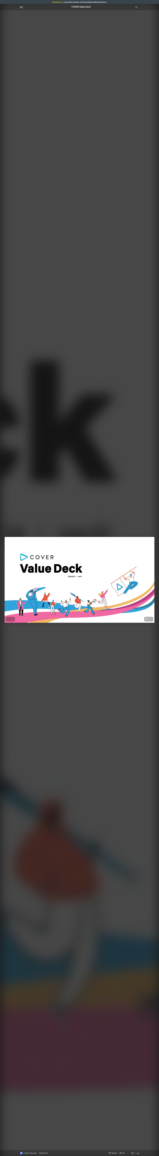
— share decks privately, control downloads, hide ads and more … (79, 2)
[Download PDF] (138, 1153)
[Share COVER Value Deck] (128, 1153)
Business (114, 1153)
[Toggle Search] (136, 7)
